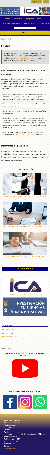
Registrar (16, 60)
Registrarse (29, 23)
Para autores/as (7, 333)
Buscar (25, 33)
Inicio (3, 39)
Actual (7, 18)
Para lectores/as (8, 330)
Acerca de (42, 23)
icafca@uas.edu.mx (11, 448)
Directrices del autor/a (22, 134)
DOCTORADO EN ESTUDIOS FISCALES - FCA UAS (25, 256)
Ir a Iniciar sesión (28, 58)
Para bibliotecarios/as (9, 337)
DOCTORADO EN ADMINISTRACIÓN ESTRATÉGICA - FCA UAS (25, 227)
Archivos (18, 18)
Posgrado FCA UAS (34, 18)
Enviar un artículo (25, 268)
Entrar (46, 2)
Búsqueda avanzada (11, 23)
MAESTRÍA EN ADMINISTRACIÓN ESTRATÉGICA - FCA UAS (25, 197)
